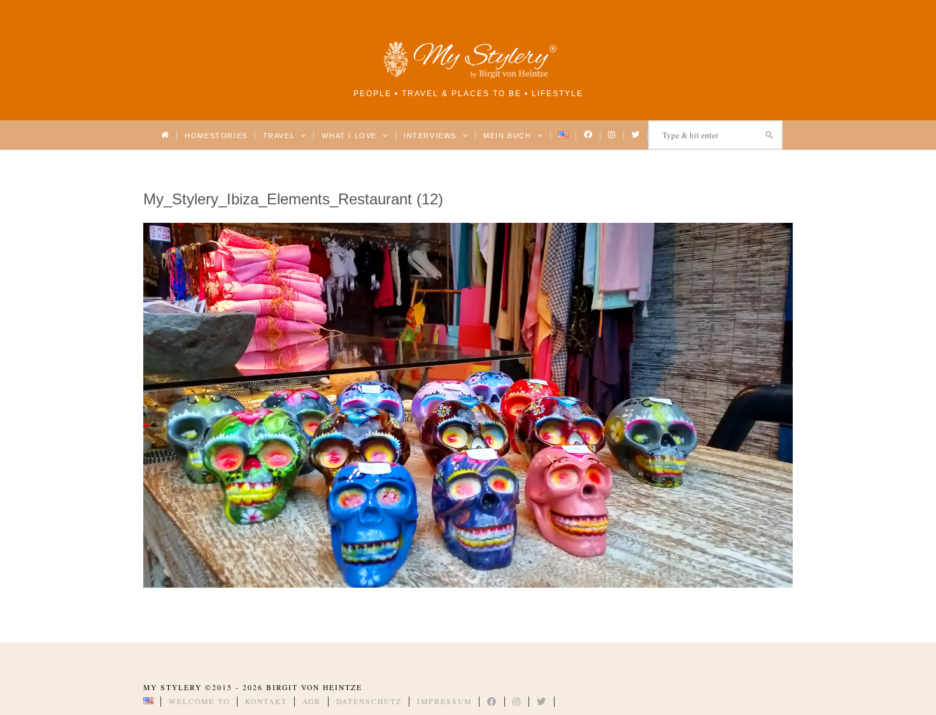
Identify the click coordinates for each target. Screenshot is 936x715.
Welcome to (199, 701)
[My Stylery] (468, 76)
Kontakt (266, 701)
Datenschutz (369, 701)
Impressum (444, 701)
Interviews (431, 135)
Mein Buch (508, 135)
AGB (311, 701)
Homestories (216, 135)
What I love (350, 135)
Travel (280, 135)
